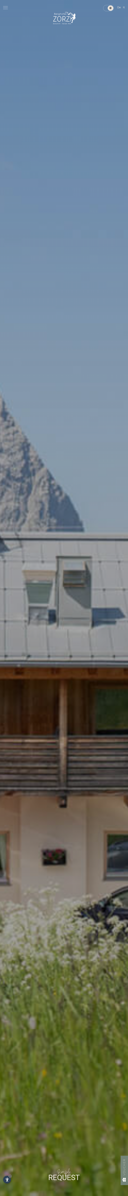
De (119, 7)
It (124, 7)
